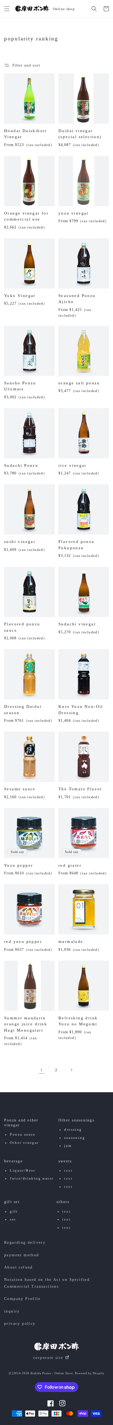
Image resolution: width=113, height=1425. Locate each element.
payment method (21, 1255)
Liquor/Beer (22, 1170)
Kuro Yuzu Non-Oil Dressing (80, 709)
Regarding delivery (25, 1242)
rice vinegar (72, 465)
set (13, 1219)
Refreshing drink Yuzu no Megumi (78, 1021)
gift (14, 1211)
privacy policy (20, 1324)
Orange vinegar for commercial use (26, 216)
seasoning (74, 1138)
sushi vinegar (19, 541)
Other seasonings (76, 1120)
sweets (65, 1161)
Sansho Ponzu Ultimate (20, 386)
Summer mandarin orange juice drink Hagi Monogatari (25, 1024)
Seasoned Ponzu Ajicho (77, 298)
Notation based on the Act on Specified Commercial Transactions (47, 1283)
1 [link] (41, 1070)
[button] (7, 9)
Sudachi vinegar (77, 624)
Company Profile (22, 1299)
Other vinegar (24, 1143)
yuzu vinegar (73, 213)
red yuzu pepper (23, 941)
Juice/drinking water (31, 1178)
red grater (69, 865)
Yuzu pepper (18, 865)
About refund (18, 1267)
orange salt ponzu (79, 383)
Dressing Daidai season (22, 709)
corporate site (48, 1358)
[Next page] (71, 1070)
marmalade (70, 941)
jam (68, 1146)
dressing (73, 1130)
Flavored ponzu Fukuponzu (76, 544)
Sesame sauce (20, 789)
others (62, 1202)
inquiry (12, 1311)
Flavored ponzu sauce (22, 627)
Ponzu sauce (22, 1134)
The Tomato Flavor (80, 789)
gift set (12, 1202)
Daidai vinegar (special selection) (80, 134)
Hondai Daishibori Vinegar (25, 134)
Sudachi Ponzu (21, 465)
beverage (13, 1161)
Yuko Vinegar (20, 295)
